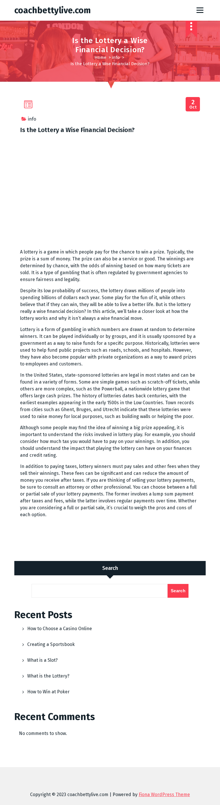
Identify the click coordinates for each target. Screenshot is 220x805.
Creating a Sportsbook (51, 644)
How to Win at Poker (48, 691)
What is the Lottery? (48, 676)
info (116, 57)
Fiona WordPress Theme (164, 794)
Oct (193, 104)
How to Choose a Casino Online (59, 628)
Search (110, 568)
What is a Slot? (42, 660)
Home (100, 57)
